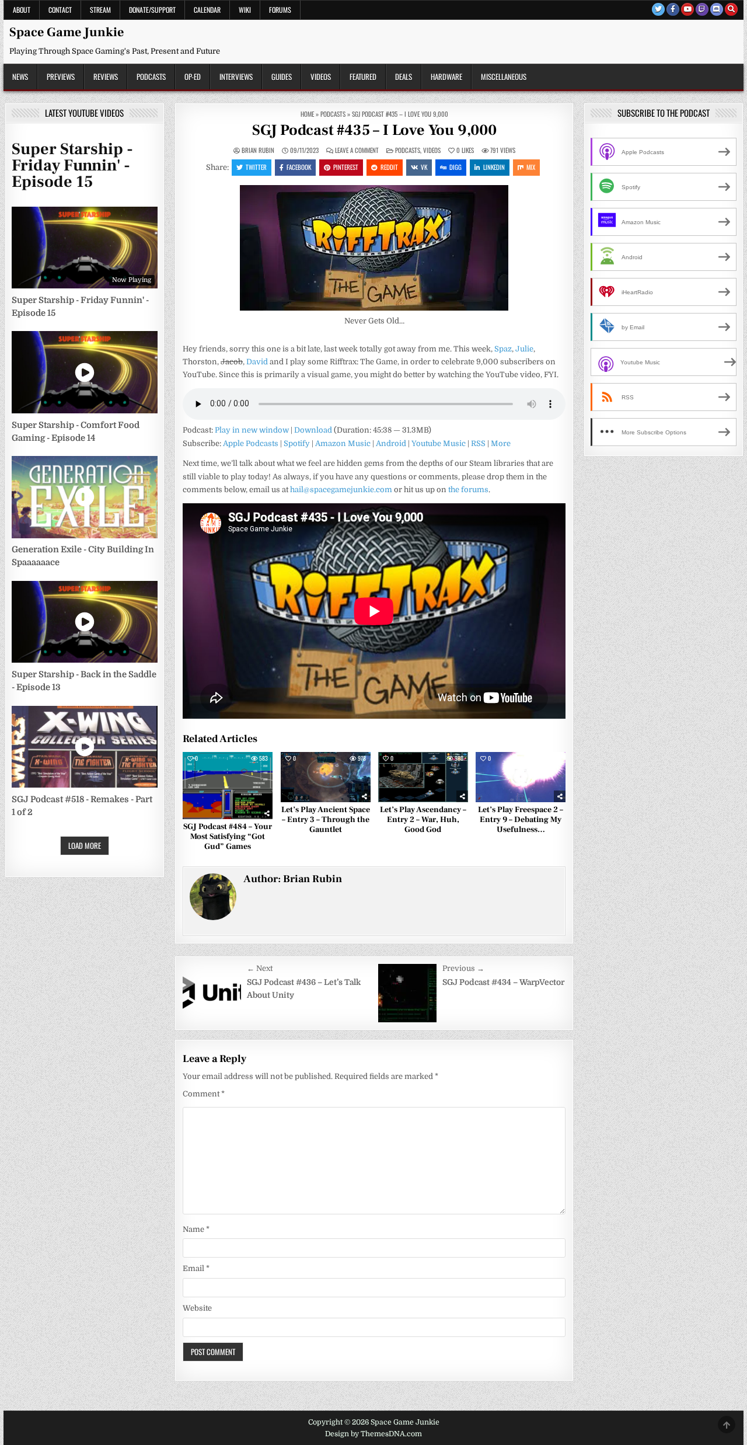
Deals (403, 76)
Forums (280, 10)
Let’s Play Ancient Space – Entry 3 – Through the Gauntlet (325, 820)
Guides (281, 76)
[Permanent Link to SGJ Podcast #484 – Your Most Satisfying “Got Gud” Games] (228, 786)
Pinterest (345, 167)
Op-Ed (192, 76)
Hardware (446, 76)
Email (196, 1268)
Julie (524, 348)
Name (196, 1229)
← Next (260, 968)
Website (197, 1308)
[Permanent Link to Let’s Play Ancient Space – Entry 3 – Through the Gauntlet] (326, 777)
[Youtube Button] (687, 9)
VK (424, 167)
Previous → (463, 968)
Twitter (256, 167)
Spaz (503, 348)
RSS (478, 443)
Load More (84, 845)
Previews (61, 76)
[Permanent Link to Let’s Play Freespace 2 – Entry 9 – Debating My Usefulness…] (521, 777)
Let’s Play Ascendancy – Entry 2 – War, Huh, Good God (423, 820)
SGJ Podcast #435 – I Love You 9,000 (374, 130)
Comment (204, 1093)
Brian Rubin (258, 150)
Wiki (245, 10)
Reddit (389, 167)
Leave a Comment (357, 150)
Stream (100, 10)
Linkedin (494, 167)
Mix (530, 167)
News (20, 76)
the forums (468, 489)
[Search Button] (731, 9)
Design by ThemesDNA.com (373, 1434)
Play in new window (252, 430)
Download (313, 430)
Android (391, 443)
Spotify (297, 443)
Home (307, 114)
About (21, 10)
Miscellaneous (503, 76)
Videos (320, 76)
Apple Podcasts (250, 443)
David (257, 361)
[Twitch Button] (702, 9)
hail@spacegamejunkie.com (341, 489)
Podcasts (151, 76)
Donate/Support (152, 10)
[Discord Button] (716, 9)
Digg (455, 167)
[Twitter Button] (658, 9)
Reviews (105, 76)
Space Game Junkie (66, 32)
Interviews (236, 76)
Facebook (299, 167)
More (501, 443)
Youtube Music (438, 443)
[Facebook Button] (672, 9)
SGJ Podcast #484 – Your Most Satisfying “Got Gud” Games (227, 836)
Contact (60, 10)
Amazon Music (343, 443)
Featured (363, 76)
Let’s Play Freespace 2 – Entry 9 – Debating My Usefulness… (520, 820)
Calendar (207, 10)
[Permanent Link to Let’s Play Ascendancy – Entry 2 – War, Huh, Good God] (423, 777)
